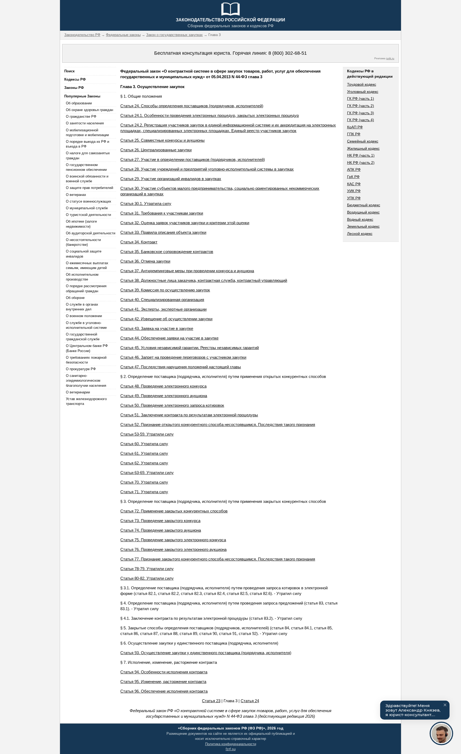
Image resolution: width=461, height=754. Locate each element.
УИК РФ (354, 191)
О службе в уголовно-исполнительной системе (86, 325)
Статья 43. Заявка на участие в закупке (156, 328)
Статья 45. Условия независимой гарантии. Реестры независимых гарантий (189, 347)
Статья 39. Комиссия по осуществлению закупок (165, 290)
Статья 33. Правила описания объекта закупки (163, 232)
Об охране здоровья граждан (89, 110)
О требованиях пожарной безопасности (86, 360)
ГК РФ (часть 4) (360, 120)
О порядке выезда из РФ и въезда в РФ (87, 144)
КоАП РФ (355, 127)
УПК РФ (354, 198)
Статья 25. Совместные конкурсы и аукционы (162, 140)
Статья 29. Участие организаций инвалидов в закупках (170, 178)
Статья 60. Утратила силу (144, 443)
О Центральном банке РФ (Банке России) (87, 348)
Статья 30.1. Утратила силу (145, 203)
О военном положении (84, 316)
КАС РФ (354, 184)
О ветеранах (76, 195)
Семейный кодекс (362, 141)
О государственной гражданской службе (83, 336)
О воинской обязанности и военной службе (87, 178)
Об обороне (75, 298)
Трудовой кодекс (361, 84)
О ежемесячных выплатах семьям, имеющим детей (87, 265)
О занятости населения (85, 123)
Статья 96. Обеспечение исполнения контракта (164, 691)
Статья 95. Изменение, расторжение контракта (163, 681)
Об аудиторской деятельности (90, 233)
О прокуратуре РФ (81, 369)
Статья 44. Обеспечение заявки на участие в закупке (169, 338)
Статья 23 (211, 700)
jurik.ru (390, 58)
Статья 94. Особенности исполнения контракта (163, 672)
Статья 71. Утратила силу (144, 491)
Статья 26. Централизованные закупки (156, 150)
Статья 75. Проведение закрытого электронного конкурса (173, 540)
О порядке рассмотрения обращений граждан (86, 288)
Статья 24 (250, 700)
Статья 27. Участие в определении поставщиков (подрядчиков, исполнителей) (192, 159)
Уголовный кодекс (362, 91)
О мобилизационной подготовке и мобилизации (87, 132)
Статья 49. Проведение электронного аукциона (163, 395)
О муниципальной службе (87, 208)
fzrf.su (231, 749)
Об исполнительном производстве (82, 277)
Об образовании (79, 103)
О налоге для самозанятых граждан (88, 155)
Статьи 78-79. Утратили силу (147, 568)
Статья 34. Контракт (138, 242)
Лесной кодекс (359, 233)
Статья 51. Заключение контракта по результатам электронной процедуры (189, 415)
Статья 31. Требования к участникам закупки (161, 213)
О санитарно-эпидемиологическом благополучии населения (86, 380)
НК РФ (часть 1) (361, 155)
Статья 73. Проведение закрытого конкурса (160, 520)
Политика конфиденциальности (230, 744)
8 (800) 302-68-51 (287, 53)
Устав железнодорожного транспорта (86, 401)
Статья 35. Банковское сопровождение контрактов (166, 251)
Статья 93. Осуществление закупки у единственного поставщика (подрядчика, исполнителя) (205, 652)
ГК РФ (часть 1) (360, 98)
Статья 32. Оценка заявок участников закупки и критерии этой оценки (184, 222)
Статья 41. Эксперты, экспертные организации (163, 309)
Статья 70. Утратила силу (144, 482)
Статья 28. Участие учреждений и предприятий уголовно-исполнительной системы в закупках (207, 169)
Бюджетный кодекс (363, 205)
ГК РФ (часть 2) (360, 106)
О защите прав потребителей (89, 188)
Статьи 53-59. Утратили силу (147, 434)
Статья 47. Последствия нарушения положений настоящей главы (180, 367)
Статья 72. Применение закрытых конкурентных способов (174, 511)
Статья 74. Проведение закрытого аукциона (160, 530)
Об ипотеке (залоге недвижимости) (81, 223)
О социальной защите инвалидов (83, 253)
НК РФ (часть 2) (361, 162)
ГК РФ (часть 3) (360, 113)
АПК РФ (354, 169)
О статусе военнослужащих (88, 201)
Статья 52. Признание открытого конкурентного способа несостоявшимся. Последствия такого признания (217, 424)
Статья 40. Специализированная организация (162, 299)
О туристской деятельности (88, 215)
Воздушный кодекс (363, 212)
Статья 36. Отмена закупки (145, 261)
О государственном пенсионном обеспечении (86, 167)
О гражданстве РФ (81, 117)
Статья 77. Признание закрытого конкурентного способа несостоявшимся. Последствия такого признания (217, 559)
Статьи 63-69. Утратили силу (147, 472)
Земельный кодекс (363, 226)
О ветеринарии (78, 392)
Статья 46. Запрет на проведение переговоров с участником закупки (183, 357)
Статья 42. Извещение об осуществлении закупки (166, 319)
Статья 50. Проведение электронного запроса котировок (172, 405)
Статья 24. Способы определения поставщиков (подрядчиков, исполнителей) (191, 106)
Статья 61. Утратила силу (144, 453)
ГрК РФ (353, 177)
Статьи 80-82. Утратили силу (147, 578)
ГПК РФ (353, 134)
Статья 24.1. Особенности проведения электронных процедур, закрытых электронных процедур (209, 115)
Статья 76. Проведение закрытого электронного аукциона (173, 549)
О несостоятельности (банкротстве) (83, 242)
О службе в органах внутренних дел (82, 306)
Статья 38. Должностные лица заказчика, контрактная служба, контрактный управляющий (203, 280)
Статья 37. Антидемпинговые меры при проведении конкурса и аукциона (187, 271)
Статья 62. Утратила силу (144, 463)
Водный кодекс (360, 219)
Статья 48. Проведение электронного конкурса (163, 386)
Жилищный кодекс (363, 148)
